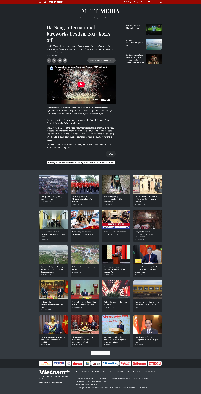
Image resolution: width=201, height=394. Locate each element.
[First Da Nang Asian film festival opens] (154, 29)
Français (137, 2)
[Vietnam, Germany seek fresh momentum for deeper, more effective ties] (147, 254)
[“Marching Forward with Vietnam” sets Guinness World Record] (85, 184)
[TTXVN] (59, 363)
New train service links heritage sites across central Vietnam (147, 303)
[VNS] (110, 363)
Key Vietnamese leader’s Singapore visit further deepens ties (147, 339)
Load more (100, 353)
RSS (104, 371)
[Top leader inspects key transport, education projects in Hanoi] (53, 219)
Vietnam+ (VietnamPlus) (56, 1)
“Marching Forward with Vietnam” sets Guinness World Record (83, 199)
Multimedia (100, 11)
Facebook (49, 60)
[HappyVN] (45, 363)
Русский (155, 2)
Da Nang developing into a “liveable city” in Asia (135, 42)
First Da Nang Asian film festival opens (133, 26)
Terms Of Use (96, 371)
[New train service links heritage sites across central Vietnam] (147, 289)
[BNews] (87, 363)
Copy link (65, 60)
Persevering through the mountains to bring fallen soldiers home (113, 199)
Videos (89, 18)
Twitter (54, 60)
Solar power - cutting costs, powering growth (51, 197)
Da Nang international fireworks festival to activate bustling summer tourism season (135, 59)
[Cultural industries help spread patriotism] (116, 289)
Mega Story (109, 18)
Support (111, 371)
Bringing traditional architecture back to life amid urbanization (146, 234)
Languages (120, 371)
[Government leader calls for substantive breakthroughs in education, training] (116, 324)
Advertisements (149, 371)
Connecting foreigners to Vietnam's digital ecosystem (82, 233)
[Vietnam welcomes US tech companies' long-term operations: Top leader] (85, 324)
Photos (82, 18)
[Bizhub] (96, 363)
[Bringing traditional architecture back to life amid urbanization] (147, 219)
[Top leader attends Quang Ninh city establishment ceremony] (85, 289)
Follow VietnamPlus (95, 60)
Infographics (98, 18)
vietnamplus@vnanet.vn (89, 384)
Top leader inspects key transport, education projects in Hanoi (53, 234)
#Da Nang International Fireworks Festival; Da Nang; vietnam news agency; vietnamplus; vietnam (81, 162)
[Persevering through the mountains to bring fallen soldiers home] (116, 184)
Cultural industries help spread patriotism (115, 303)
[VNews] (68, 363)
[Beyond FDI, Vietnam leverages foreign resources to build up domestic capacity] (53, 254)
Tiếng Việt (123, 2)
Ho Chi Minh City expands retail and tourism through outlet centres (147, 199)
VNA (128, 371)
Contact (78, 374)
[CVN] (125, 363)
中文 (149, 2)
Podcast (118, 18)
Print (59, 60)
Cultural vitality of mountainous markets (84, 268)
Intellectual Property (82, 371)
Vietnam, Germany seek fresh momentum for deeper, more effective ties (146, 269)
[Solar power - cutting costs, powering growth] (53, 184)
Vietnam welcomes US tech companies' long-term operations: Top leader (82, 339)
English (130, 2)
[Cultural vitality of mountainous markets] (85, 254)
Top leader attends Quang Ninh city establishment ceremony (84, 303)
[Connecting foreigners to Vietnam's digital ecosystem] (85, 219)
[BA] (155, 363)
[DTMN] (139, 363)
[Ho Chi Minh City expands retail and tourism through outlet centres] (147, 184)
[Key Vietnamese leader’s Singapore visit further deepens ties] (147, 324)
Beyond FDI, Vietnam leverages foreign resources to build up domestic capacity (52, 269)
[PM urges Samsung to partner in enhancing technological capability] (53, 324)
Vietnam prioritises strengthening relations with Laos (52, 304)
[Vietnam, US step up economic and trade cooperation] (116, 219)
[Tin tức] (77, 363)
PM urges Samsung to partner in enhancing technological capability (53, 339)
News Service (137, 371)
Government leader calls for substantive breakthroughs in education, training (115, 339)
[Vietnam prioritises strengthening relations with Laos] (53, 289)
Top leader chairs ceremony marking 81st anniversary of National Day (114, 269)
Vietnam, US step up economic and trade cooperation (115, 233)
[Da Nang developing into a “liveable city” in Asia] (154, 44)
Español (143, 2)
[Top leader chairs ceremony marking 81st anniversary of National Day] (116, 254)
